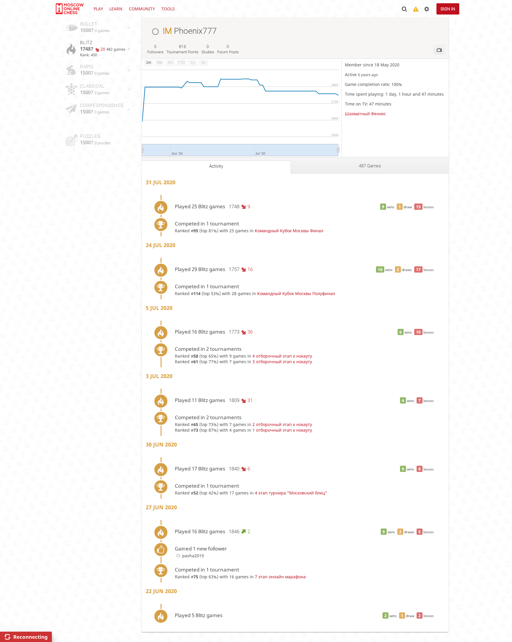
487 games (370, 166)
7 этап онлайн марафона (280, 576)
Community (142, 9)
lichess (69, 9)
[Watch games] (439, 50)
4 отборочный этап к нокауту (282, 356)
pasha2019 (193, 555)
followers (155, 49)
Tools (168, 9)
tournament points (183, 49)
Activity (216, 166)
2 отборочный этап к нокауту (282, 424)
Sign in (448, 9)
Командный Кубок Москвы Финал (289, 230)
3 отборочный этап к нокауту (282, 361)
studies (207, 49)
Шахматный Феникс (365, 113)
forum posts (228, 49)
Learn (115, 9)
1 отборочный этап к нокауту (282, 430)
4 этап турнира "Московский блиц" (291, 493)
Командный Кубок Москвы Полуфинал (296, 293)
